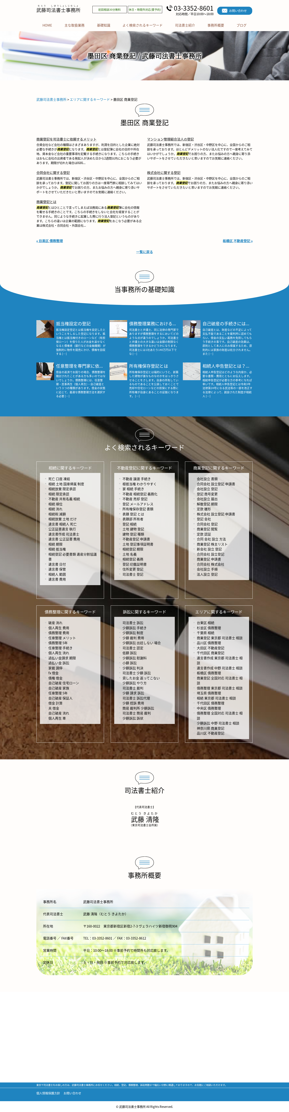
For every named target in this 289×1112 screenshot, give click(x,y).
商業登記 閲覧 (207, 528)
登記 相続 (129, 524)
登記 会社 (204, 518)
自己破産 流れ (58, 713)
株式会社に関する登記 (163, 172)
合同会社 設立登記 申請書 (216, 483)
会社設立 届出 (207, 498)
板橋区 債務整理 (209, 672)
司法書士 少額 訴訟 (136, 672)
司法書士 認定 (132, 647)
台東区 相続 (205, 622)
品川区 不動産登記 (210, 733)
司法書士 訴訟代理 (136, 698)
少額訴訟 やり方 (134, 682)
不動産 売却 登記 (134, 498)
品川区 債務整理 (209, 642)
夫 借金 (53, 708)
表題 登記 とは (133, 514)
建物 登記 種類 (133, 534)
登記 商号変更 (207, 493)
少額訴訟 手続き (134, 627)
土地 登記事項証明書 (137, 544)
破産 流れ (55, 622)
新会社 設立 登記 (209, 549)
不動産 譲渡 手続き (136, 478)
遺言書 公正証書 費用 (64, 539)
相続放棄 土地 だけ (62, 518)
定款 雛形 (204, 508)
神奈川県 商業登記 (210, 728)
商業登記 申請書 (209, 559)
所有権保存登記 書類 (137, 508)
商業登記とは (46, 201)
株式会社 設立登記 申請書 (216, 514)
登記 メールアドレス (137, 503)
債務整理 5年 (58, 642)
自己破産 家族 (58, 688)
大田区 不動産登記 (210, 647)
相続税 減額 (57, 514)
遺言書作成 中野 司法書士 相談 (220, 667)
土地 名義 (129, 554)
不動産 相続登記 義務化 (139, 493)
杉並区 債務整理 (209, 627)
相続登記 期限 (132, 549)
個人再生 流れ (58, 652)
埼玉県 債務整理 (209, 692)
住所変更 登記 (132, 569)
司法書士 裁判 (132, 688)
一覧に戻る (144, 251)
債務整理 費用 (58, 632)
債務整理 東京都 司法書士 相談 (220, 688)
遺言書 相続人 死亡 (62, 524)
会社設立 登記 (207, 488)
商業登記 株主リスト (212, 544)
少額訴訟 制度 (132, 632)
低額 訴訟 (129, 652)
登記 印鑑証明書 (134, 564)
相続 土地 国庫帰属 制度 (66, 483)
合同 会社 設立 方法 (211, 539)
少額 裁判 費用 (133, 637)
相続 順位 (55, 503)
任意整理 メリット (62, 637)
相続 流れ (55, 508)
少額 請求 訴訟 (133, 692)
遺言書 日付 (57, 564)
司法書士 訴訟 (132, 622)
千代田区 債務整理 (210, 703)
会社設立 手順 (207, 569)
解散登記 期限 (207, 503)
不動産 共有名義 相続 (64, 498)
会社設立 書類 (207, 478)
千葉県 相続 (205, 632)
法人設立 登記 (207, 574)
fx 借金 (53, 672)
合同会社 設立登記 (210, 554)
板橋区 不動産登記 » (238, 240)
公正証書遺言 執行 (62, 528)
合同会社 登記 (207, 524)
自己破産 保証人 (60, 698)
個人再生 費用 (58, 627)
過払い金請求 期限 (62, 657)
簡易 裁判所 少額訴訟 (138, 708)
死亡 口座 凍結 (59, 478)
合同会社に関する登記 (53, 172)
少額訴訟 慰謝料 (134, 657)
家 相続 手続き (133, 488)
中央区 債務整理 (209, 708)
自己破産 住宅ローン (63, 682)
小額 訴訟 (129, 662)
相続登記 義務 (132, 559)
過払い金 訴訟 (58, 662)
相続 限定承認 (58, 493)
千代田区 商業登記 (210, 652)
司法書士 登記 (132, 574)
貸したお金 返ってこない (141, 678)
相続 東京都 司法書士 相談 (216, 698)
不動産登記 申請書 (136, 539)
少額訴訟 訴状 (132, 718)
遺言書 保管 (57, 569)
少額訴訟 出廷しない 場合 (141, 642)
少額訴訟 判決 (132, 667)
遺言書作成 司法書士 (63, 534)
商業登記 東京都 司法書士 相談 (220, 637)
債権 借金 (55, 678)
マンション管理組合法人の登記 (170, 139)
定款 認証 (204, 534)
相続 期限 (55, 544)
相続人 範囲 (57, 574)
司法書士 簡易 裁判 (136, 713)
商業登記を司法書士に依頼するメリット (66, 139)
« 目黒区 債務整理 (49, 240)
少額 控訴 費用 (133, 703)
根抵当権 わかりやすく (139, 483)
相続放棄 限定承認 (62, 488)
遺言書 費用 (57, 579)
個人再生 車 (57, 718)
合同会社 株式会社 (210, 564)
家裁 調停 (55, 667)
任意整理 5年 (58, 692)
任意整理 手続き (60, 647)
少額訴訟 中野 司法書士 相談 (218, 723)
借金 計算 (55, 703)
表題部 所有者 (132, 518)
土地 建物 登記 (133, 528)
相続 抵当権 (57, 549)
